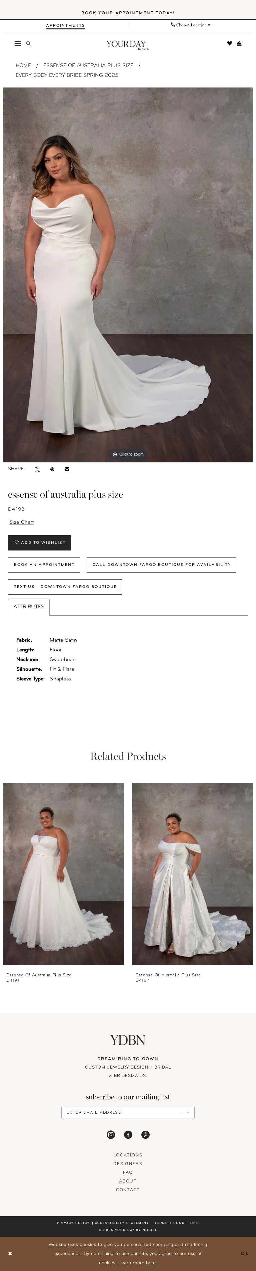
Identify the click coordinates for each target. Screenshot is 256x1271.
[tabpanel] (128, 275)
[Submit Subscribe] (184, 1112)
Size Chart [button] (21, 522)
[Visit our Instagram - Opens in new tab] (110, 1134)
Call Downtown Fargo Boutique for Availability (162, 565)
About (128, 1181)
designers (128, 1164)
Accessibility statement (122, 1223)
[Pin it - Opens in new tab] (52, 469)
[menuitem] (65, 25)
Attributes (28, 607)
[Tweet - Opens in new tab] (37, 469)
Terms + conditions (177, 1223)
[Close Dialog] (10, 1254)
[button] (18, 43)
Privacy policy (73, 1223)
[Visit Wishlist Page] (230, 43)
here (151, 1263)
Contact (128, 1190)
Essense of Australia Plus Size (88, 65)
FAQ (128, 1172)
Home (23, 65)
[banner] (128, 46)
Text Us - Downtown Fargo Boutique (65, 587)
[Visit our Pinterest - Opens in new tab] (145, 1134)
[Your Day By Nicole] (128, 1040)
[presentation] (63, 874)
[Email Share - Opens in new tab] (67, 469)
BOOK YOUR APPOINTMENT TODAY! (128, 13)
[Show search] (28, 43)
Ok (245, 1253)
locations (128, 1155)
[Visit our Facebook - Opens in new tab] (128, 1134)
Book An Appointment (44, 565)
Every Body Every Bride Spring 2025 (67, 75)
